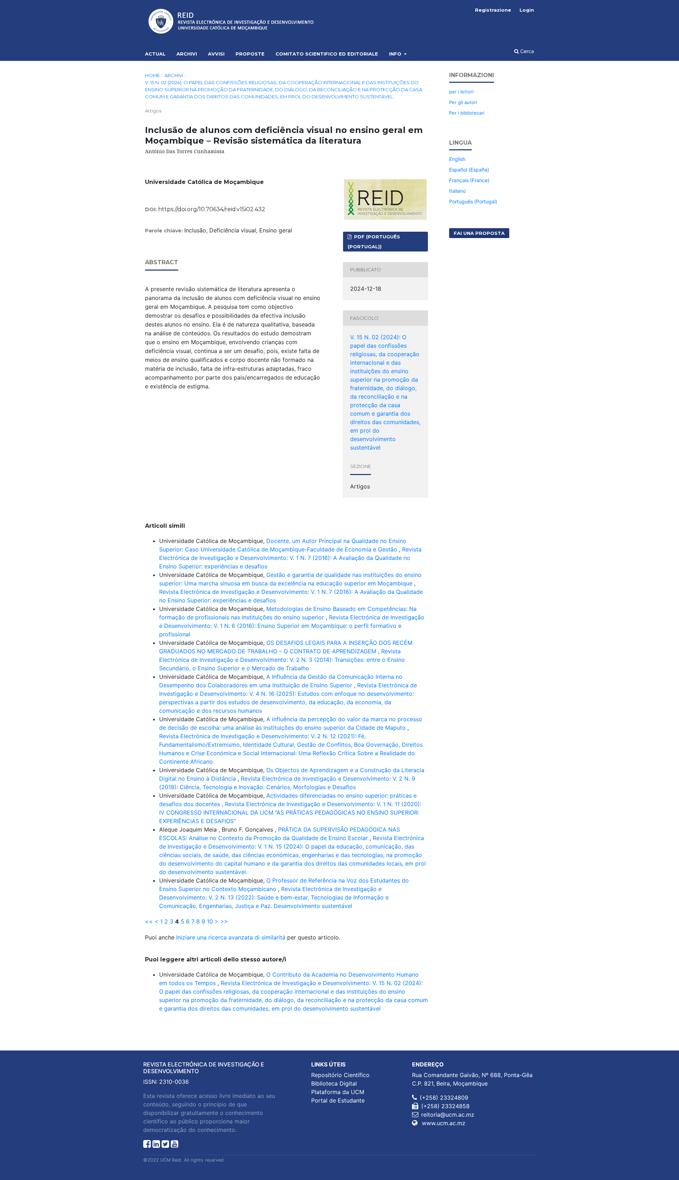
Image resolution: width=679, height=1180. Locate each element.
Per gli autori (463, 102)
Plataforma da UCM (337, 1091)
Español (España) (469, 170)
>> (224, 921)
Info (396, 54)
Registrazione (493, 10)
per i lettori (461, 91)
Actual (155, 54)
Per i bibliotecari (466, 113)
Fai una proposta (479, 233)
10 (210, 921)
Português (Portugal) (473, 201)
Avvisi (216, 54)
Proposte (250, 54)
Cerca (526, 51)
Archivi (186, 54)
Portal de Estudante (338, 1100)
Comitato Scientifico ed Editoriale (326, 54)
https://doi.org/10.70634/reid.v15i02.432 (211, 209)
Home (152, 75)
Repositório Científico (340, 1074)
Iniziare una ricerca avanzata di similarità (230, 937)
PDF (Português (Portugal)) (374, 241)
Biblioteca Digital (334, 1083)
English (457, 159)
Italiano (457, 191)
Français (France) (469, 180)
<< (149, 921)
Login (527, 10)
